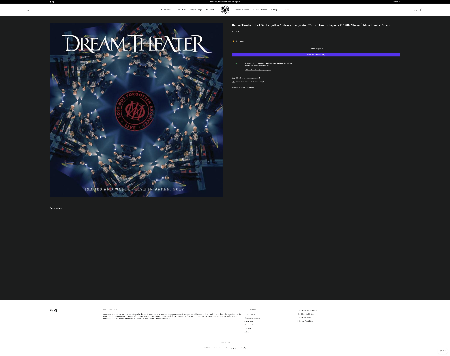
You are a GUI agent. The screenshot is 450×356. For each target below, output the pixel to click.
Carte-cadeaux (249, 321)
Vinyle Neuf (181, 10)
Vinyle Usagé (196, 10)
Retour (246, 332)
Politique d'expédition (305, 321)
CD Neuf (210, 10)
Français (223, 343)
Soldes (286, 10)
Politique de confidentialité (307, 310)
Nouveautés (166, 10)
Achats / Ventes (260, 10)
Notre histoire (249, 325)
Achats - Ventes (249, 314)
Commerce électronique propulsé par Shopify (232, 348)
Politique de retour (304, 317)
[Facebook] (50, 2)
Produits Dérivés (241, 10)
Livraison (247, 328)
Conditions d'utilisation (306, 314)
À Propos (275, 10)
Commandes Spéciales (252, 318)
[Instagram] (53, 2)
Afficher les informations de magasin (258, 70)
